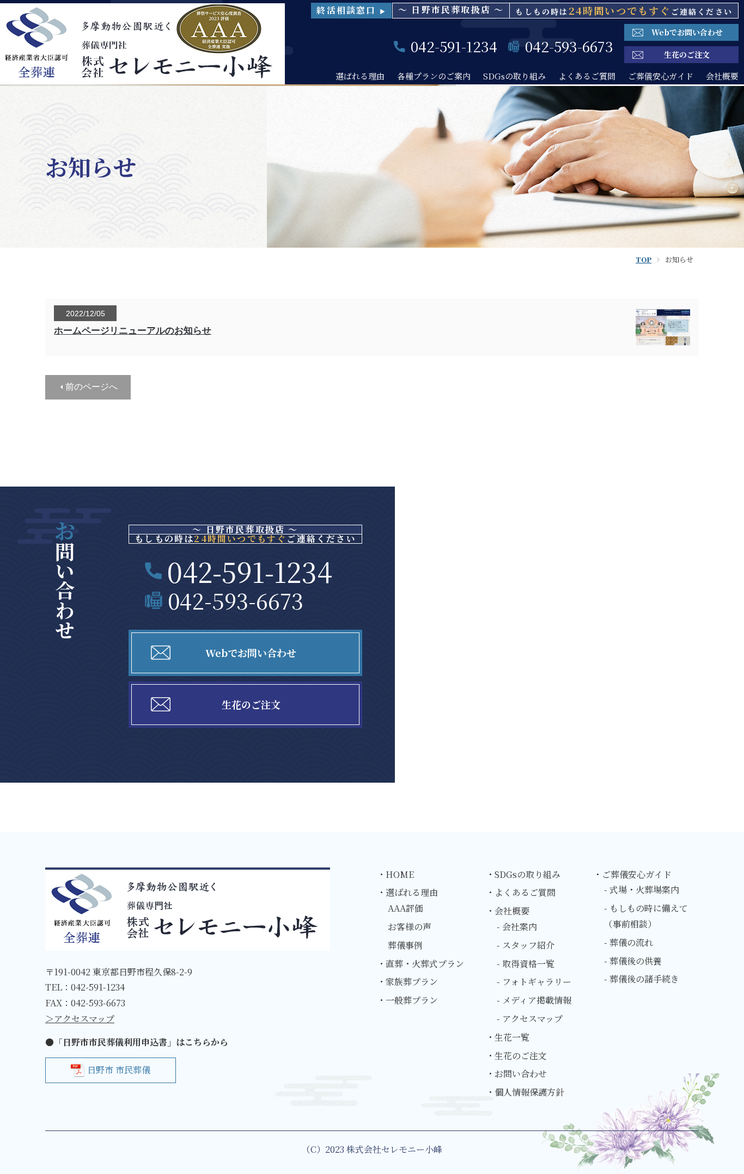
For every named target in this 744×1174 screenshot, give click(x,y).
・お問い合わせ (516, 1073)
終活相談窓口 (351, 10)
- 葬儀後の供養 (633, 961)
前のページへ (91, 386)
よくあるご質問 (586, 76)
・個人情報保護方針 (525, 1092)
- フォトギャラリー (534, 981)
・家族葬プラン (407, 981)
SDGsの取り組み (514, 76)
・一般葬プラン (407, 1000)
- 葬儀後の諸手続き (641, 979)
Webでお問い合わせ (687, 32)
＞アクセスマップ (79, 1018)
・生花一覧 (507, 1037)
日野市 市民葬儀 (118, 1070)
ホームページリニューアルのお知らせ (132, 330)
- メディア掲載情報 (534, 1000)
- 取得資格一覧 (525, 963)
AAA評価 (405, 908)
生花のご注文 (687, 54)
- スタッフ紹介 (525, 945)
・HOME (395, 874)
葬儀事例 (405, 945)
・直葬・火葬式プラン (420, 963)
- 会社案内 (517, 926)
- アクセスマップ (530, 1018)
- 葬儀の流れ (628, 942)
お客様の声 (409, 926)
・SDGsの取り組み (523, 874)
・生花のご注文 (516, 1055)
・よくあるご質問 (521, 892)
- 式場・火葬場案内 (641, 889)
